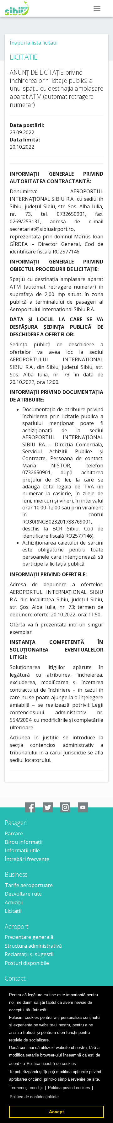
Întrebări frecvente (27, 859)
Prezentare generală (29, 937)
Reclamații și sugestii (29, 954)
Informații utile (22, 850)
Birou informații (23, 841)
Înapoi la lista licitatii (33, 42)
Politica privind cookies (69, 1087)
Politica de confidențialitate (34, 1096)
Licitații (13, 910)
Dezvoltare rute (23, 893)
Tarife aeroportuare (29, 885)
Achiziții (14, 902)
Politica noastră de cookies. (52, 1063)
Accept (56, 1111)
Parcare (14, 833)
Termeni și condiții (26, 1087)
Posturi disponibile (27, 963)
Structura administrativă (33, 945)
